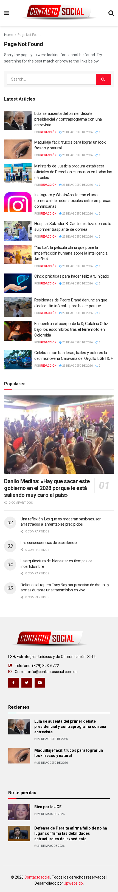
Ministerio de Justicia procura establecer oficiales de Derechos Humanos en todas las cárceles (73, 172)
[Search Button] (103, 79)
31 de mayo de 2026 (50, 845)
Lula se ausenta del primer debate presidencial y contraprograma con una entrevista (68, 119)
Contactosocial (37, 877)
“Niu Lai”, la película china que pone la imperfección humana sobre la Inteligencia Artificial (71, 253)
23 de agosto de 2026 (77, 132)
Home (8, 35)
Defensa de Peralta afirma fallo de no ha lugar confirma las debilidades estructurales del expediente (70, 833)
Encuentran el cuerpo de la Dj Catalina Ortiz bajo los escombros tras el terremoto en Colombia (71, 329)
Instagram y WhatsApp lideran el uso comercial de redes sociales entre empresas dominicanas (72, 200)
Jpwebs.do (73, 883)
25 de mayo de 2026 (50, 814)
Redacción (48, 132)
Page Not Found (29, 35)
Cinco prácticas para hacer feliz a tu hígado (71, 276)
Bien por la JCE (47, 807)
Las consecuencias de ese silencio (49, 542)
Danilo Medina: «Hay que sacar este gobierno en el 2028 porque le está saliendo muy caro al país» (46, 488)
